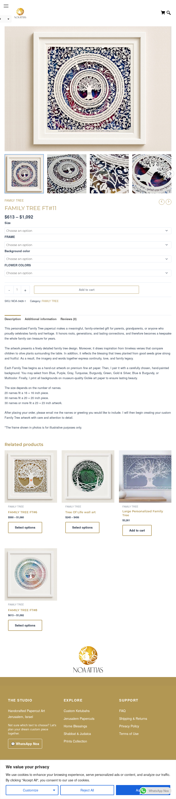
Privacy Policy (129, 726)
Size (8, 223)
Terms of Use (129, 733)
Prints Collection (75, 741)
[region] (88, 779)
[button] (169, 13)
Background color (17, 251)
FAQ (122, 710)
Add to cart (86, 290)
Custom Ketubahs (77, 710)
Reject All (87, 790)
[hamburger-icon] (6, 6)
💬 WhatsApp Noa (25, 743)
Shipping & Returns (133, 718)
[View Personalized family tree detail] (66, 173)
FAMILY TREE (14, 200)
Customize (30, 790)
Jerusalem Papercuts (79, 718)
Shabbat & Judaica (77, 733)
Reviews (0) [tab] (68, 319)
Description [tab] (13, 319)
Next (170, 173)
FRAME (10, 237)
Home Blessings (75, 726)
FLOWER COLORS (18, 265)
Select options (25, 527)
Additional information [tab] (41, 319)
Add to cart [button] (137, 530)
